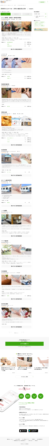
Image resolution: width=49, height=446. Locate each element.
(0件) (7, 20)
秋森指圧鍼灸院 (5, 84)
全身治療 (8, 76)
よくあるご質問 (17, 439)
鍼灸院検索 (42, 2)
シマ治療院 (4, 210)
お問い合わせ (30, 440)
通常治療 (8, 106)
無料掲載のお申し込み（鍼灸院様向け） (20, 440)
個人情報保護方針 (40, 439)
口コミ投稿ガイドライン (26, 439)
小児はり (8, 141)
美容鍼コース (9, 78)
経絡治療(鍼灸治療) (10, 42)
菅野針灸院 (4, 112)
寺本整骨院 (4, 271)
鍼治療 (8, 295)
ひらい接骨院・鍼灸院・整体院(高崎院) (11, 17)
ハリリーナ (4, 54)
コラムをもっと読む (24, 376)
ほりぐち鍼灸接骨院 (6, 180)
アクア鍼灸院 (4, 240)
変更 (45, 16)
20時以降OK (42, 22)
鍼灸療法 (8, 202)
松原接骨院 (4, 149)
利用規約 (33, 439)
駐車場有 (42, 25)
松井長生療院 (4, 303)
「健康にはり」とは (9, 439)
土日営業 (36, 22)
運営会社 (36, 440)
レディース (36, 25)
